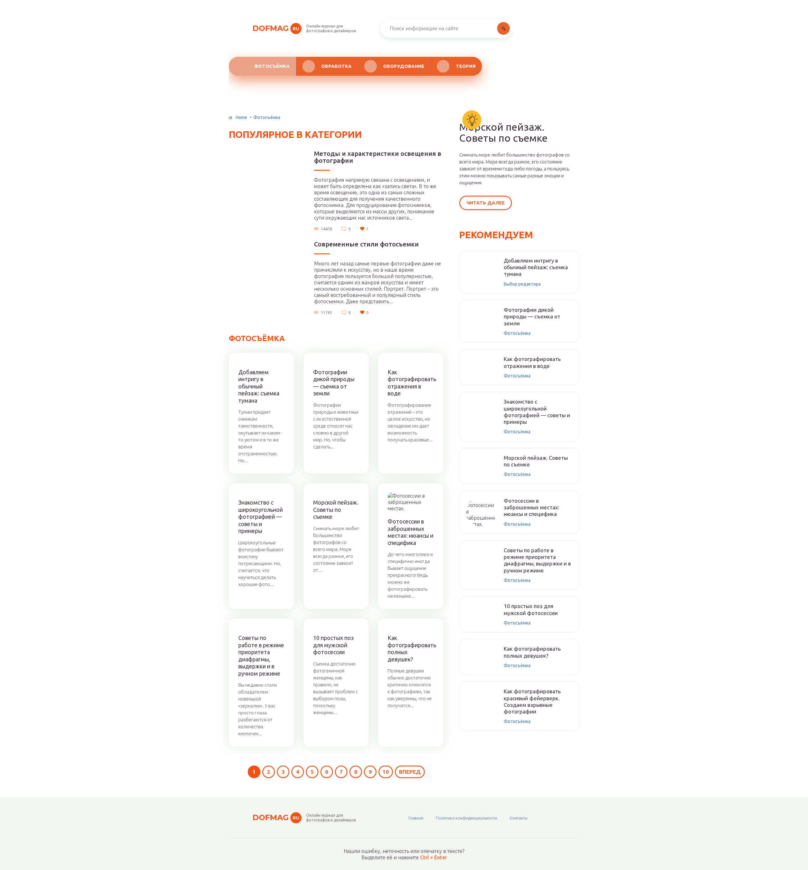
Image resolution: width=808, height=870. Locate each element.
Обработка (336, 66)
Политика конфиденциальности (466, 818)
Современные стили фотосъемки (366, 244)
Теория (466, 66)
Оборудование (403, 66)
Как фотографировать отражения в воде (411, 383)
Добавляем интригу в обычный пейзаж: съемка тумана (258, 386)
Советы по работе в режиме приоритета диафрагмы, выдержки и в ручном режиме (261, 656)
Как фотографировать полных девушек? (411, 648)
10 (386, 772)
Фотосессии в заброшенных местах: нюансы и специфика (410, 532)
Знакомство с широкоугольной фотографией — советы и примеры (260, 516)
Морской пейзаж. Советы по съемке (335, 509)
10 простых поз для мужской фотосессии (333, 645)
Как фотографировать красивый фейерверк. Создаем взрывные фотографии (532, 701)
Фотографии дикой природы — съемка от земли (333, 383)
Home (241, 117)
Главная (415, 818)
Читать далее (485, 202)
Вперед (410, 772)
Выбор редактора (522, 284)
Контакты (518, 818)
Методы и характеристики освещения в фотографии (377, 157)
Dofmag (275, 28)
